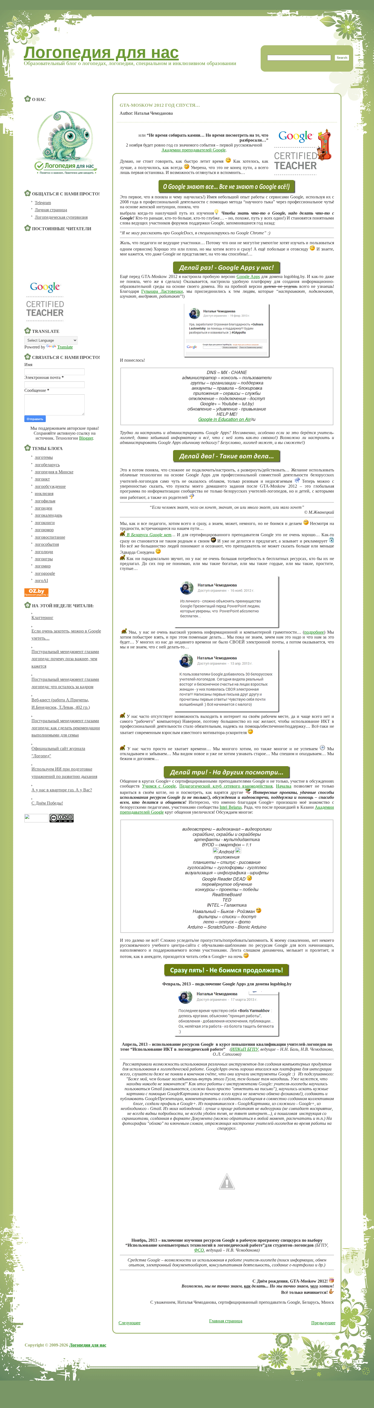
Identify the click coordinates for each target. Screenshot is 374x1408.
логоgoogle (45, 573)
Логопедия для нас (101, 52)
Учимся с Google (159, 786)
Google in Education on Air (224, 419)
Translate (65, 347)
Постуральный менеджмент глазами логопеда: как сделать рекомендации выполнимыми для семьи (65, 728)
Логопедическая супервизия (61, 217)
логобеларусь (47, 464)
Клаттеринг (42, 617)
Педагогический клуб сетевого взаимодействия (225, 786)
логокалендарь (48, 515)
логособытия (47, 544)
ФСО (199, 1250)
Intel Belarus (230, 807)
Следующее (129, 1322)
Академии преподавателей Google (194, 150)
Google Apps (248, 276)
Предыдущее (323, 1322)
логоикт (42, 479)
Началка (283, 786)
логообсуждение (50, 486)
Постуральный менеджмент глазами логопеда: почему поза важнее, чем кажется (65, 658)
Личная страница (51, 209)
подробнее (314, 632)
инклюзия (44, 493)
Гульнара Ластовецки (162, 291)
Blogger (86, 438)
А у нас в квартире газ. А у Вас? (61, 790)
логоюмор (44, 529)
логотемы (44, 457)
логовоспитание (50, 537)
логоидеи (43, 508)
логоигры (44, 559)
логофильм (45, 501)
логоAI (41, 580)
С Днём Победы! (47, 803)
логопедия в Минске (54, 472)
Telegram (43, 202)
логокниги (45, 522)
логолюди (44, 551)
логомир (43, 566)
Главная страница (225, 1321)
